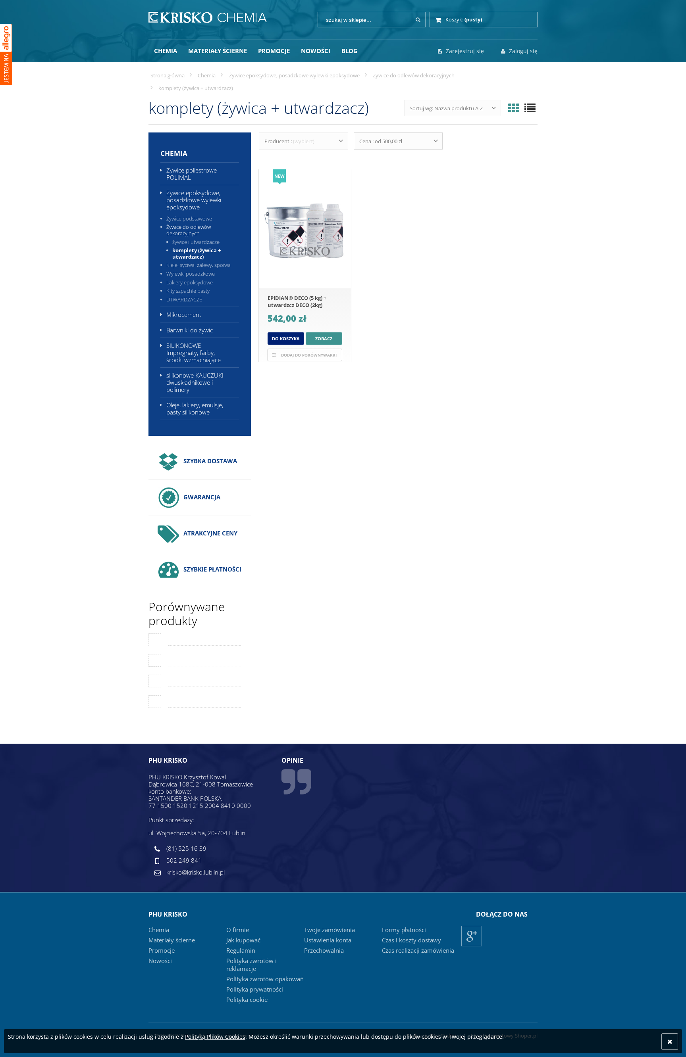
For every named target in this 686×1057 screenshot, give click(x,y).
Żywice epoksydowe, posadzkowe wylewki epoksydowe (193, 200)
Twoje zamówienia (329, 930)
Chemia (173, 153)
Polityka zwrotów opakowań (265, 979)
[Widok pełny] (530, 107)
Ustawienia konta (327, 940)
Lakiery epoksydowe (189, 282)
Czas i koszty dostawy (411, 940)
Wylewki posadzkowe (190, 273)
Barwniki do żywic (189, 330)
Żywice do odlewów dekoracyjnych (188, 230)
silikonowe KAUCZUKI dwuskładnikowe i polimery (195, 382)
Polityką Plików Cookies (215, 1036)
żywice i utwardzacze (196, 242)
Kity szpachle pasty (188, 290)
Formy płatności (404, 930)
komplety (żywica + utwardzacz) (196, 253)
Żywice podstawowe (189, 218)
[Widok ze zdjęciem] (513, 107)
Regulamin (240, 950)
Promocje (161, 950)
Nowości (160, 961)
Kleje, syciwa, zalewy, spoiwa (198, 265)
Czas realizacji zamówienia (418, 950)
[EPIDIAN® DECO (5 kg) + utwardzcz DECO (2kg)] (305, 228)
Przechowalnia (324, 950)
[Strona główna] (207, 16)
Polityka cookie (247, 999)
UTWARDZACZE (184, 299)
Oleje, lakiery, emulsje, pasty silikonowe (194, 408)
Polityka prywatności (254, 989)
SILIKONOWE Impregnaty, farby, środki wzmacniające (193, 352)
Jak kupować (243, 940)
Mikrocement (183, 314)
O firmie (237, 930)
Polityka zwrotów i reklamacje (251, 965)
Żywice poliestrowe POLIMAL (191, 173)
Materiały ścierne (171, 940)
